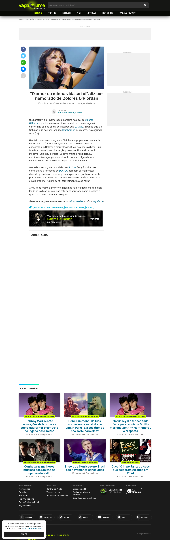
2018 (38, 19)
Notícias (91, 13)
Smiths (72, 167)
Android (117, 492)
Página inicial (24, 19)
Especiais (23, 492)
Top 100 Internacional (29, 502)
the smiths (39, 207)
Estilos (66, 13)
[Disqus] (66, 275)
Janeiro (44, 19)
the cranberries (55, 207)
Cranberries (68, 130)
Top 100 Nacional (27, 499)
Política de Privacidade (57, 495)
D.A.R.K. (79, 126)
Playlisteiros (24, 489)
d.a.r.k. (89, 207)
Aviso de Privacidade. (32, 528)
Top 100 (52, 13)
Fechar (24, 534)
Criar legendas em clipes (84, 498)
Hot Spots (107, 13)
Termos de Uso (53, 492)
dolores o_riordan (74, 207)
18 (48, 19)
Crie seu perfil (79, 489)
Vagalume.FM (127, 13)
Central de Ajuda (54, 489)
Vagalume (32, 5)
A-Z (78, 13)
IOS (110, 492)
